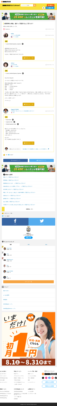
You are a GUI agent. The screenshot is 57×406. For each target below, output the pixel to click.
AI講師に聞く (51, 7)
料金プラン (16, 373)
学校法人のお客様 (49, 386)
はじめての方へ (3, 373)
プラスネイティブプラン (19, 375)
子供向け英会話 (17, 380)
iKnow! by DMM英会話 (4, 391)
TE (7, 276)
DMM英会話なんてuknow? (5, 393)
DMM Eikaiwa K (10, 259)
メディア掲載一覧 (17, 396)
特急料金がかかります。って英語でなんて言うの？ (14, 183)
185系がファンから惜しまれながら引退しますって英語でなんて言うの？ (19, 204)
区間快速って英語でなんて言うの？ (11, 180)
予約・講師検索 (31, 378)
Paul (7, 265)
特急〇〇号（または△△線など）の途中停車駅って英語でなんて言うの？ (19, 192)
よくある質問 (6, 295)
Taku (8, 253)
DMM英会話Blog (3, 397)
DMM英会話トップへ (8, 304)
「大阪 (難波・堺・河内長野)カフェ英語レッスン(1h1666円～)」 (35, 149)
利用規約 (5, 299)
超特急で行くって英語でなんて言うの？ (12, 198)
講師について (30, 373)
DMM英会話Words (4, 395)
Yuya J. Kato (9, 248)
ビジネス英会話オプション (19, 382)
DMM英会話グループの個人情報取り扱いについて (20, 394)
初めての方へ (6, 290)
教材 (29, 380)
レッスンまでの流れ (32, 375)
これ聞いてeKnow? (18, 384)
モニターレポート (3, 382)
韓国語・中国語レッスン (19, 378)
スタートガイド (3, 375)
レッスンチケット (31, 382)
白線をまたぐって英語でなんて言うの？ (12, 195)
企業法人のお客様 (49, 382)
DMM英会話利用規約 (18, 391)
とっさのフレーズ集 (32, 393)
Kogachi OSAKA (10, 271)
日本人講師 (2, 380)
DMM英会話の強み (4, 378)
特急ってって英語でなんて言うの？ (11, 177)
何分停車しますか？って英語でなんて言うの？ (13, 189)
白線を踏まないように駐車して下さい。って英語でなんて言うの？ (17, 186)
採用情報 (16, 398)
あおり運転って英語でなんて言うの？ (11, 201)
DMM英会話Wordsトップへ (9, 308)
